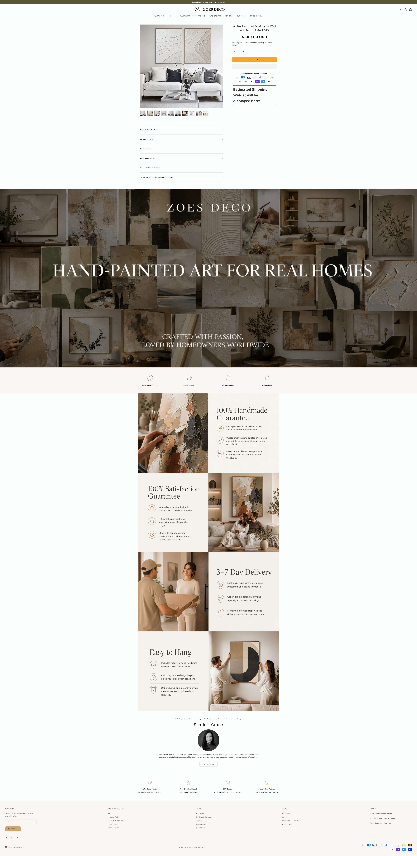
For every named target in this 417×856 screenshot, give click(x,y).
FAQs (110, 813)
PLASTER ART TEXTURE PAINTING (192, 16)
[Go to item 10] (206, 113)
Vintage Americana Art (290, 821)
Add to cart (254, 60)
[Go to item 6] (178, 113)
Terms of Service (114, 828)
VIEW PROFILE (208, 764)
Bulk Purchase (201, 824)
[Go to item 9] (199, 113)
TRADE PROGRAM (256, 16)
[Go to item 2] (150, 113)
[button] (254, 66)
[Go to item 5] (171, 113)
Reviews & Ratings (203, 817)
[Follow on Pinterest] (18, 837)
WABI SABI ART (215, 16)
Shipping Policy (114, 817)
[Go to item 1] (143, 113)
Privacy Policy (113, 824)
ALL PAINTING (159, 16)
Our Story (200, 813)
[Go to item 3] (157, 113)
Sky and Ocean (288, 824)
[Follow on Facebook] (6, 837)
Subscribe (13, 829)
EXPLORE (172, 16)
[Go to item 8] (192, 113)
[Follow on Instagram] (12, 837)
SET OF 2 (228, 16)
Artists (198, 821)
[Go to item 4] (164, 113)
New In (284, 817)
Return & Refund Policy (116, 821)
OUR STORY (241, 16)
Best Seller (286, 813)
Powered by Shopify (198, 847)
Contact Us (200, 828)
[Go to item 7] (185, 113)
